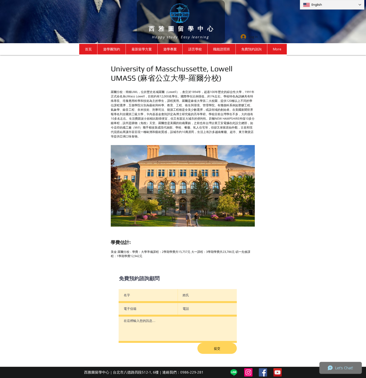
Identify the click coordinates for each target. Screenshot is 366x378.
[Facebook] (263, 372)
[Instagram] (248, 372)
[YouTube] (277, 372)
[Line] (234, 372)
